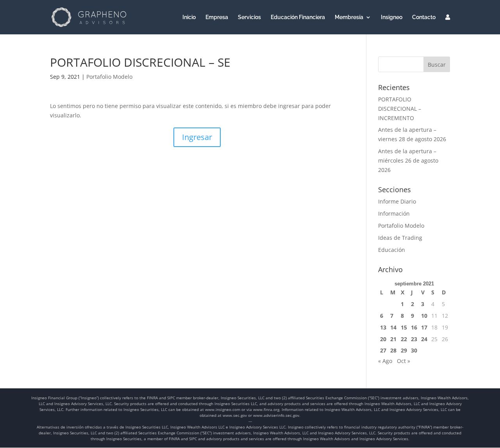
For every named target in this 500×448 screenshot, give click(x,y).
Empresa (216, 17)
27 (383, 350)
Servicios (249, 17)
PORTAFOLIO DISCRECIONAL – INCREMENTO (399, 109)
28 (393, 350)
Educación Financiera (298, 17)
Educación (391, 249)
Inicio (189, 17)
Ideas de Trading (400, 237)
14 (393, 327)
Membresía (349, 17)
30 (414, 350)
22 (404, 339)
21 (393, 339)
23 (414, 339)
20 (383, 339)
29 (404, 350)
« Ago (385, 361)
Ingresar (197, 137)
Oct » (403, 361)
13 (383, 327)
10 (424, 315)
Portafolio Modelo (109, 76)
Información (394, 213)
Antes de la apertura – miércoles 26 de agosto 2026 (408, 160)
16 (414, 327)
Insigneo (391, 17)
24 (424, 339)
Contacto (424, 17)
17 (424, 327)
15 (404, 327)
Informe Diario (397, 201)
